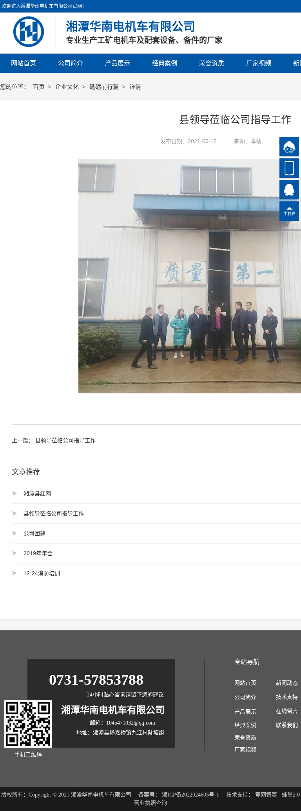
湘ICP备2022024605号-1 (190, 795)
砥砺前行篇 (104, 86)
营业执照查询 (150, 803)
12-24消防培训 (42, 573)
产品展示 (245, 712)
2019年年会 (38, 553)
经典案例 (245, 725)
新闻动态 (287, 683)
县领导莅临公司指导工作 (65, 440)
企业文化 (67, 86)
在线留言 (287, 711)
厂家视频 (245, 750)
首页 (39, 86)
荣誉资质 (245, 738)
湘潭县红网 (37, 493)
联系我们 (287, 725)
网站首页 (245, 683)
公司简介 (245, 697)
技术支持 (287, 697)
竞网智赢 (266, 795)
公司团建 (34, 533)
